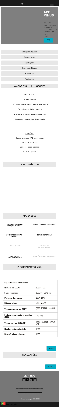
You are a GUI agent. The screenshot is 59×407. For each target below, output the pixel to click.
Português (11, 404)
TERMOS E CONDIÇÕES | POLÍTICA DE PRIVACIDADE (29, 389)
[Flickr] (34, 379)
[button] (52, 4)
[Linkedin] (31, 379)
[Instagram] (27, 379)
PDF (48, 40)
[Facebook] (24, 379)
